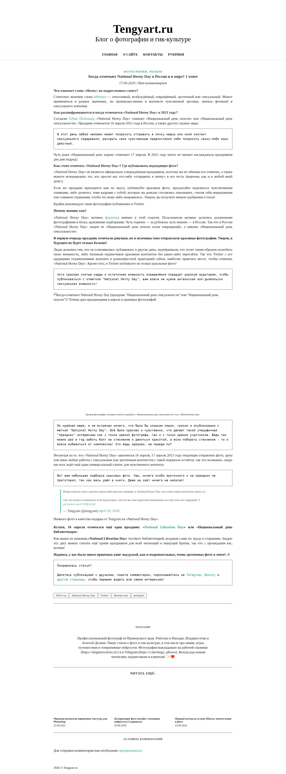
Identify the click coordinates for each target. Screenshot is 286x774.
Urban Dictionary (81, 119)
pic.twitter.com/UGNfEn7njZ (79, 504)
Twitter (104, 595)
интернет (138, 595)
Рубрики (176, 54)
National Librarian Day (164, 527)
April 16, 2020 (109, 511)
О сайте (130, 54)
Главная (110, 54)
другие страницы (70, 579)
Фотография (135, 71)
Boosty (210, 575)
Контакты (153, 54)
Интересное (121, 595)
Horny (100, 97)
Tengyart (143, 627)
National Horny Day (83, 595)
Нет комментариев (152, 83)
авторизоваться (130, 750)
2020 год (61, 595)
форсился (112, 217)
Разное (156, 71)
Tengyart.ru (143, 29)
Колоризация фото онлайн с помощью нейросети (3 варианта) (137, 720)
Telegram (193, 575)
